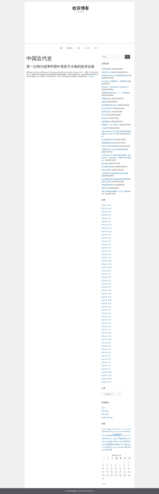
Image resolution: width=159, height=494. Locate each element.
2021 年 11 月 (106, 336)
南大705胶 (105, 115)
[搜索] (127, 57)
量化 (122, 447)
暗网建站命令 (106, 98)
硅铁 (128, 444)
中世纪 (104, 435)
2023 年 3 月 (106, 287)
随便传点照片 (106, 112)
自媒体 (104, 102)
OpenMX (105, 431)
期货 (61, 48)
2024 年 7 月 (106, 241)
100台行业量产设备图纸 (110, 146)
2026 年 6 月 (106, 205)
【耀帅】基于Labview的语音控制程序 (115, 149)
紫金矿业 (109, 447)
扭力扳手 (105, 118)
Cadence (104, 429)
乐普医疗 (117, 435)
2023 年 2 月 (106, 290)
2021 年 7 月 (106, 349)
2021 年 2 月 (106, 366)
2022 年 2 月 (106, 326)
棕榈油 (121, 441)
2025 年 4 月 (106, 215)
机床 (118, 441)
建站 (106, 441)
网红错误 (105, 163)
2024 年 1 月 (106, 258)
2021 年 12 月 (106, 333)
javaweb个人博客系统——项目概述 (114, 81)
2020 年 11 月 (106, 375)
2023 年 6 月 (106, 277)
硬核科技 (70, 48)
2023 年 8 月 (106, 271)
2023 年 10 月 (107, 267)
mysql (124, 429)
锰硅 (106, 450)
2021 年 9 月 (106, 343)
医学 (95, 48)
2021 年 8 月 (106, 346)
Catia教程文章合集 (108, 167)
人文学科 (87, 48)
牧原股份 (117, 444)
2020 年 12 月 (107, 372)
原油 (127, 438)
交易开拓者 (105, 438)
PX (113, 431)
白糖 (125, 444)
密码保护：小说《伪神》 (110, 125)
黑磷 (110, 450)
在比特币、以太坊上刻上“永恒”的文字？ (115, 87)
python (116, 431)
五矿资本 (128, 435)
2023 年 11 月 (106, 264)
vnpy (119, 431)
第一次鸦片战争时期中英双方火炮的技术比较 (60, 66)
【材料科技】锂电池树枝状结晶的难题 (115, 173)
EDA (118, 429)
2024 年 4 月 (106, 251)
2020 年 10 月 (107, 379)
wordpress (126, 431)
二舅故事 (105, 128)
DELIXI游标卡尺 (107, 108)
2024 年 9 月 (106, 235)
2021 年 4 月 (106, 359)
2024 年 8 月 (106, 238)
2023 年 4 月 (106, 284)
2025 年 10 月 (107, 208)
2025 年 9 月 (106, 212)
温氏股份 (110, 444)
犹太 (122, 444)
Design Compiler (112, 429)
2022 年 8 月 (106, 307)
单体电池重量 (106, 69)
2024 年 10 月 (107, 231)
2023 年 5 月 (106, 280)
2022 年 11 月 (106, 297)
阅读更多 (91, 76)
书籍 (124, 435)
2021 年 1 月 (106, 369)
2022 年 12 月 (107, 294)
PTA (109, 431)
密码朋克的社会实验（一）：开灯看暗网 (116, 93)
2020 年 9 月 (106, 382)
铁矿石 (103, 450)
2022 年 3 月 (106, 323)
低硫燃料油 (115, 438)
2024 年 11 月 (106, 228)
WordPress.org (107, 417)
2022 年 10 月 (107, 300)
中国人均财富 (106, 170)
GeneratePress (89, 491)
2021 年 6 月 (106, 352)
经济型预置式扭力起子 (109, 105)
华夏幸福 (121, 438)
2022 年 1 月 (106, 330)
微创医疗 (110, 441)
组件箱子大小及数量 (109, 72)
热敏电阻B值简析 (108, 185)
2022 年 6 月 (106, 313)
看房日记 (105, 188)
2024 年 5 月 (106, 248)
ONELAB (129, 429)
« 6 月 (104, 484)
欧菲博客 (81, 8)
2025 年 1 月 (106, 222)
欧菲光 (126, 441)
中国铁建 (109, 435)
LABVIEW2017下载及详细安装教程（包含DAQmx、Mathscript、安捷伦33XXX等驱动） (116, 157)
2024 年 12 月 (107, 225)
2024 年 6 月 (106, 244)
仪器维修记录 (106, 121)
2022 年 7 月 (106, 310)
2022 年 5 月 (106, 317)
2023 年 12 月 (107, 261)
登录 (103, 408)
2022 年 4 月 (106, 320)
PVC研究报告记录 (108, 140)
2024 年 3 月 (106, 254)
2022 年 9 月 (106, 303)
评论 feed (105, 414)
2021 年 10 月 (106, 339)
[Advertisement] (80, 30)
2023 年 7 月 (106, 274)
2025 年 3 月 (106, 218)
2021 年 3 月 (106, 362)
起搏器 (119, 447)
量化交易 (127, 447)
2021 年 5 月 (106, 356)
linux (122, 429)
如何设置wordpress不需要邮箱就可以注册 (116, 75)
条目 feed (105, 411)
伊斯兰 (110, 438)
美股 (116, 447)
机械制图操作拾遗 (108, 143)
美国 (113, 447)
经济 (78, 48)
